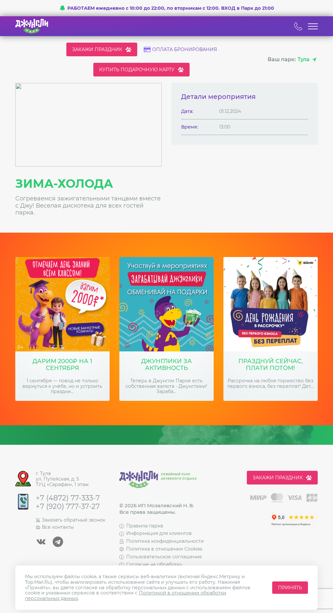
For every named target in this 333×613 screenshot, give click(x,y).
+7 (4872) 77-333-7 (68, 498)
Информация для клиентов (159, 533)
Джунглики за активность (166, 365)
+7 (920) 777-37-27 (68, 506)
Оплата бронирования (184, 49)
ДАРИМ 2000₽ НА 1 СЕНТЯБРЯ (62, 365)
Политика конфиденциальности (165, 541)
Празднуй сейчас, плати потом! (270, 365)
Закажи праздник (97, 49)
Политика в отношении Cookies (164, 549)
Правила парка (144, 526)
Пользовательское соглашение (164, 557)
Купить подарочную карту (137, 70)
